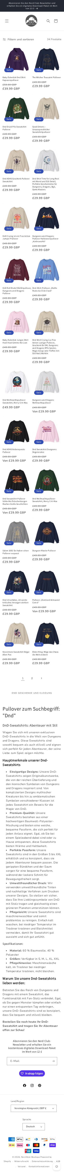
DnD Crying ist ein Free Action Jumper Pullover (16, 237)
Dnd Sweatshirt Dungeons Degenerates (44, 450)
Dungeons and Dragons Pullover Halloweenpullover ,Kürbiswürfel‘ (45, 239)
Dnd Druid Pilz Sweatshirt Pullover (14, 128)
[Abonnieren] (53, 1061)
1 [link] (23, 678)
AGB (58, 1161)
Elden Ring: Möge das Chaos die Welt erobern (45, 653)
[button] (7, 21)
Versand (21, 1166)
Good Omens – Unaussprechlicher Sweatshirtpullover (41, 129)
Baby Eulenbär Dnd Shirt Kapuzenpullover (14, 78)
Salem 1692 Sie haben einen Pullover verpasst (16, 552)
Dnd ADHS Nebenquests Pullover (14, 450)
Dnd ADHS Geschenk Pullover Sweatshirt (16, 180)
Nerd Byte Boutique (30, 1157)
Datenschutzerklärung (42, 1161)
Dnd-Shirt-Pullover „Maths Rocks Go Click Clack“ (44, 289)
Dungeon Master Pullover (44, 550)
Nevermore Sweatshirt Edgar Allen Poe (16, 653)
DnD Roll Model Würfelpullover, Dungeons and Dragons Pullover (17, 291)
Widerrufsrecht (21, 1161)
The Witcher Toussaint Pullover (46, 77)
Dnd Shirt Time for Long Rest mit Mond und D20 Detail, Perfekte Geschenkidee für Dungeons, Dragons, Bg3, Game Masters (45, 184)
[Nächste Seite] (41, 678)
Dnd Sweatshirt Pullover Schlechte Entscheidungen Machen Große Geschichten (15, 501)
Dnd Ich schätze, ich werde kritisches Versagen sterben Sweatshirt (16, 603)
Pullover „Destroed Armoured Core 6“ (46, 601)
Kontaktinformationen (39, 1166)
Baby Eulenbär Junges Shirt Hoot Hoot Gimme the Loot (16, 341)
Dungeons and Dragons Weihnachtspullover (43, 401)
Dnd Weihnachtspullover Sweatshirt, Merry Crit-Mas (15, 401)
